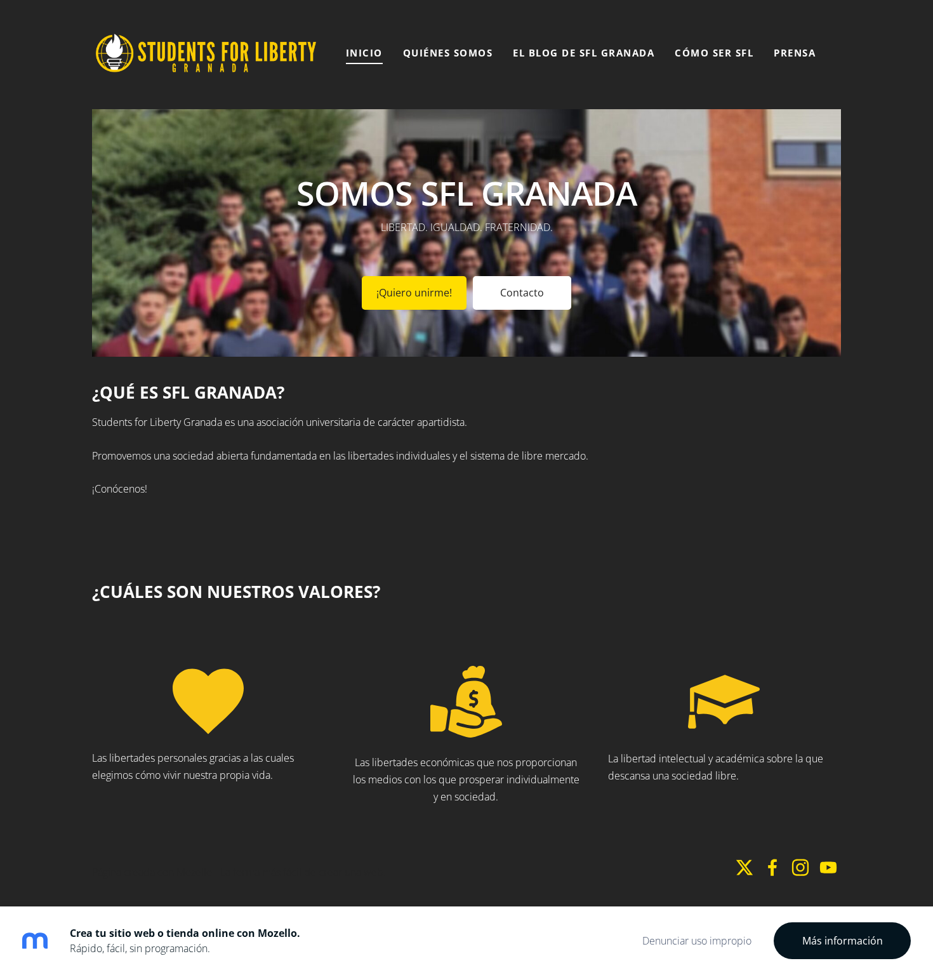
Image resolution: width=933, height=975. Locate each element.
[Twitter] (744, 867)
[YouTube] (828, 867)
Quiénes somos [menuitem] (448, 52)
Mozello (194, 872)
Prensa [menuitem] (795, 52)
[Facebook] (772, 867)
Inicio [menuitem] (364, 52)
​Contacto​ (522, 293)
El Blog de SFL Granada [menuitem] (583, 52)
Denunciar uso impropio (696, 941)
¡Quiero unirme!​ (414, 293)
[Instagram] (800, 867)
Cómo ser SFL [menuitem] (714, 52)
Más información (842, 941)
